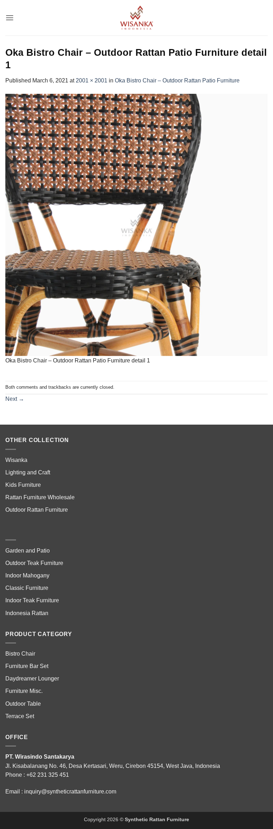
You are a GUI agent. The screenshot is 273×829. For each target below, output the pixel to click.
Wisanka (17, 460)
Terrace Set (19, 716)
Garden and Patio (27, 551)
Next (14, 399)
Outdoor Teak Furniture (34, 563)
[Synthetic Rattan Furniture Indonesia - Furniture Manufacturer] (136, 18)
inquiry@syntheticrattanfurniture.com (70, 791)
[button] (9, 17)
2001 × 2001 (91, 80)
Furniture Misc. (24, 691)
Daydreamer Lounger (32, 678)
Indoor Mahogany (27, 575)
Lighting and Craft (27, 472)
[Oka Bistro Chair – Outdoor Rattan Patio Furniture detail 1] (136, 224)
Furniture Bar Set (26, 666)
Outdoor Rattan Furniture (36, 510)
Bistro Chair (20, 654)
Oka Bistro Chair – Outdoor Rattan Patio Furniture (177, 80)
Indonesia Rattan (26, 613)
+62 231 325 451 (47, 775)
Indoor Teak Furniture (32, 600)
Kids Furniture (23, 485)
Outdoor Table (23, 704)
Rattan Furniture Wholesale (40, 497)
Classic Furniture (26, 588)
